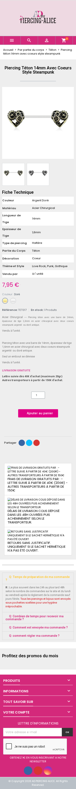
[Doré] (5, 301)
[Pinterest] (36, 443)
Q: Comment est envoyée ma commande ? (38, 627)
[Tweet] (29, 443)
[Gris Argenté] (13, 301)
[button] (6, 123)
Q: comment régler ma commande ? (34, 635)
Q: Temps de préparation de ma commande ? (37, 578)
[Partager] (22, 443)
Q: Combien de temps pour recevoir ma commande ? (34, 618)
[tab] (38, 578)
